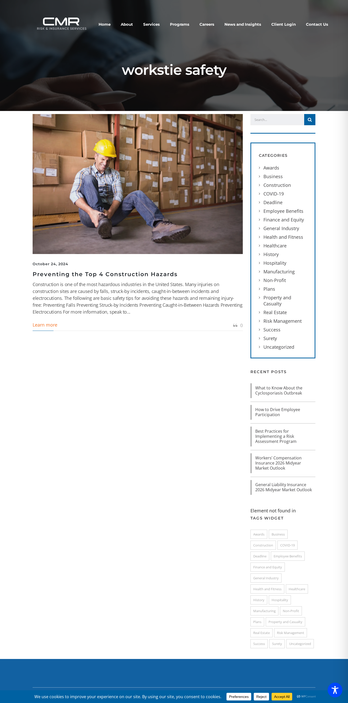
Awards (271, 168)
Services (151, 24)
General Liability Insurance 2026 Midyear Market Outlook (283, 487)
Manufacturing (279, 272)
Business (273, 176)
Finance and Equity (283, 220)
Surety (270, 338)
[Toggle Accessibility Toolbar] (335, 690)
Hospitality (274, 263)
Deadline (273, 202)
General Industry (281, 228)
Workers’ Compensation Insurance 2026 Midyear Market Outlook (278, 463)
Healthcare (275, 246)
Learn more (45, 325)
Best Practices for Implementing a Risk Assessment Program (276, 436)
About (127, 24)
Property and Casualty (277, 300)
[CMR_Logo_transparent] (61, 23)
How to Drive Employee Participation (277, 412)
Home (105, 24)
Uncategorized (278, 347)
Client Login (283, 24)
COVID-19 (273, 194)
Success (271, 330)
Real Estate (275, 312)
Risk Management (282, 321)
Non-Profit (274, 280)
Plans (269, 289)
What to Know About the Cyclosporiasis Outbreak (278, 390)
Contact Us (317, 24)
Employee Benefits (283, 211)
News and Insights (242, 24)
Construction (277, 185)
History (271, 254)
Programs (179, 24)
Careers (206, 24)
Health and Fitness (283, 237)
